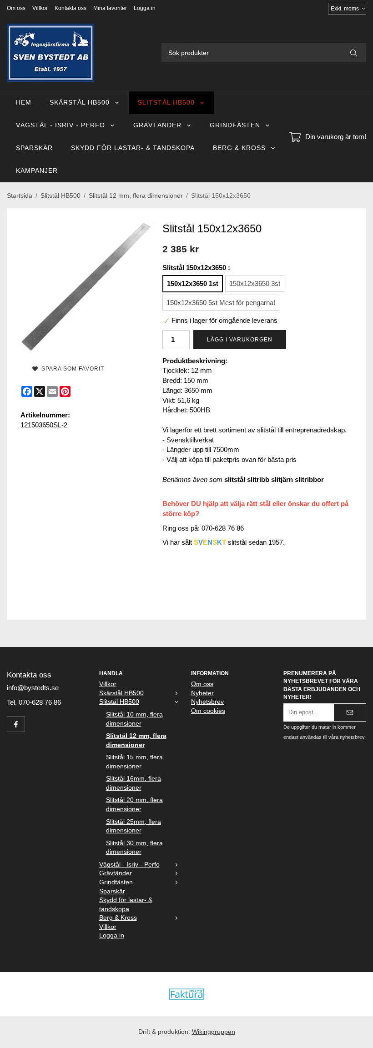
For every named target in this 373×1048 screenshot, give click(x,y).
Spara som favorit (71, 369)
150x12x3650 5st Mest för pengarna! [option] (220, 302)
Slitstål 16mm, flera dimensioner (133, 783)
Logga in (145, 8)
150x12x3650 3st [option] (254, 283)
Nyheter (202, 693)
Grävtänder (157, 125)
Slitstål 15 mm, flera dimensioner (134, 762)
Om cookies (208, 710)
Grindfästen (235, 125)
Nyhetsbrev (207, 701)
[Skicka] (349, 712)
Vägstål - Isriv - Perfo (60, 125)
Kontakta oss (70, 8)
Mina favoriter (110, 8)
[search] (353, 52)
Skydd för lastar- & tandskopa (133, 148)
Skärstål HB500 (80, 102)
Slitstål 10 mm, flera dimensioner (134, 719)
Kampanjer (37, 170)
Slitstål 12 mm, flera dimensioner (136, 740)
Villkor (40, 8)
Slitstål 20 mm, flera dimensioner (134, 804)
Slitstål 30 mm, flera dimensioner (134, 848)
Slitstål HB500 (166, 102)
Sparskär (34, 148)
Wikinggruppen (213, 1031)
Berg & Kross (239, 148)
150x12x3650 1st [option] (192, 283)
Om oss (16, 8)
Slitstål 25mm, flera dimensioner (133, 826)
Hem (23, 102)
